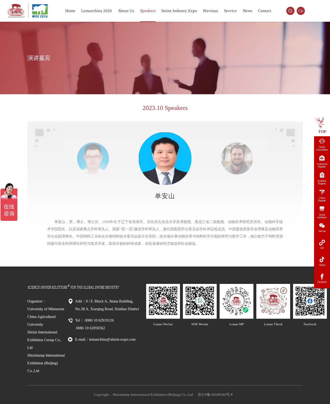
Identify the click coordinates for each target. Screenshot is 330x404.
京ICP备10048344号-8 (215, 395)
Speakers (148, 10)
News (247, 10)
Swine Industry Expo (179, 10)
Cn (300, 10)
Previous (210, 10)
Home (70, 10)
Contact (264, 10)
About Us (126, 10)
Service (230, 10)
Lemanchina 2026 (96, 10)
